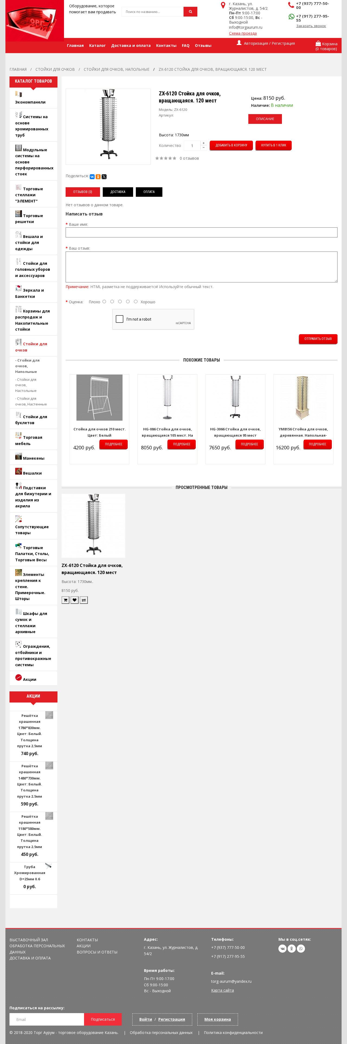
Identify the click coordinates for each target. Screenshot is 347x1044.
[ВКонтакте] (92, 176)
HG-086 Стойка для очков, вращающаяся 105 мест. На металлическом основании (167, 435)
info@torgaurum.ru (245, 27)
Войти (145, 1019)
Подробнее (113, 444)
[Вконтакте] (282, 949)
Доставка (117, 192)
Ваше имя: (78, 224)
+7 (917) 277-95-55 (312, 18)
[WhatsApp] (301, 949)
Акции (84, 945)
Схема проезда (243, 33)
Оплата (149, 192)
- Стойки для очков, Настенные (31, 401)
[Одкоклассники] (292, 949)
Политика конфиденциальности (233, 1032)
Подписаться (103, 1019)
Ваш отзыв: (79, 248)
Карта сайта (222, 990)
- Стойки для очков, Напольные (27, 366)
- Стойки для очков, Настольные (26, 385)
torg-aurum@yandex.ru (231, 981)
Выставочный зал (28, 939)
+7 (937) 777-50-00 (312, 5)
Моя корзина (217, 1019)
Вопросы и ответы (97, 952)
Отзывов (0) (82, 192)
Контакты (87, 939)
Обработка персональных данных (161, 1032)
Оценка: (76, 301)
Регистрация (171, 1019)
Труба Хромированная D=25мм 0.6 (29, 872)
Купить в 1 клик (273, 145)
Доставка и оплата (30, 958)
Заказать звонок (311, 25)
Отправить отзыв (318, 339)
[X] (104, 176)
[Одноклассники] (98, 176)
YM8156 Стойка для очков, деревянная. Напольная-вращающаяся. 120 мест (303, 435)
